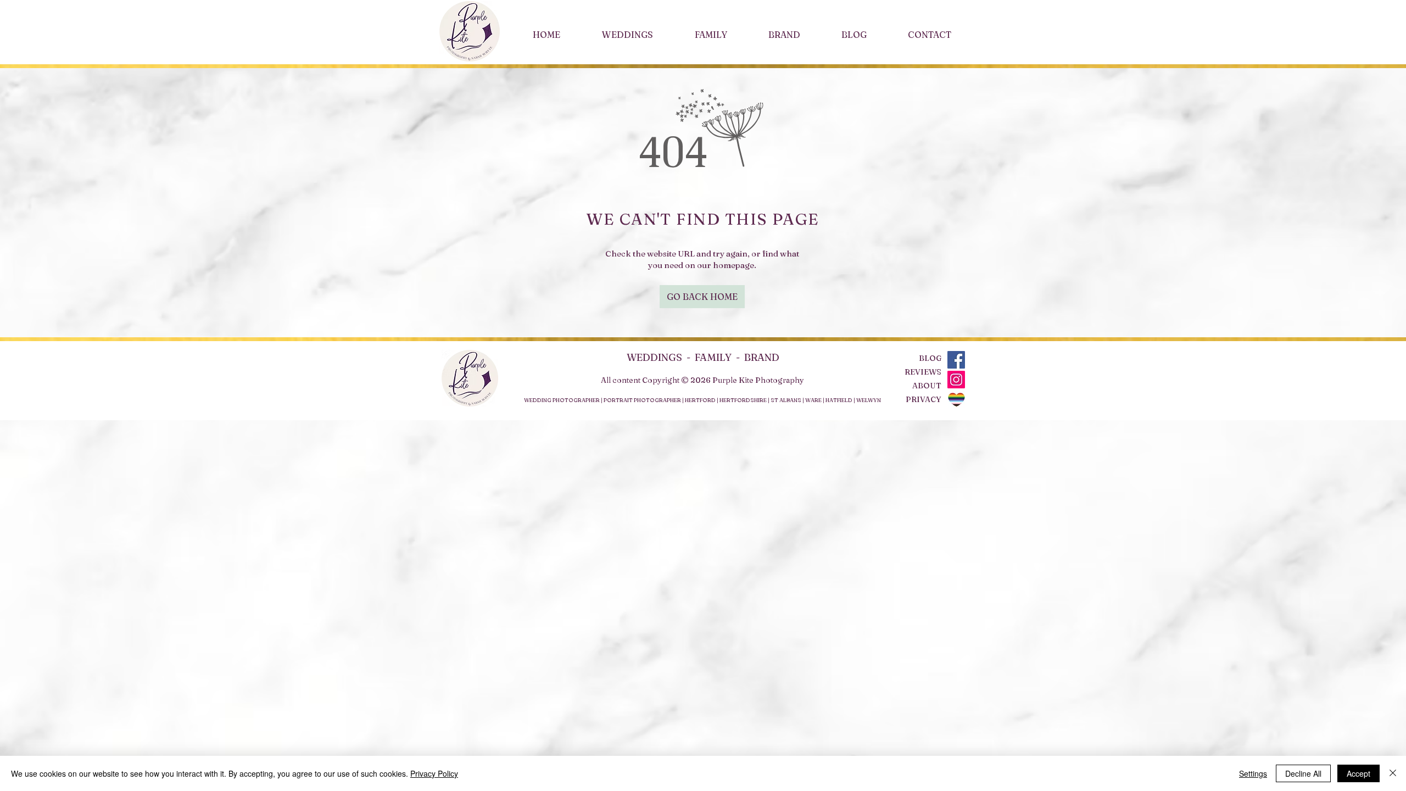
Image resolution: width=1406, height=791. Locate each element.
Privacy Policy (434, 773)
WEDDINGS (657, 357)
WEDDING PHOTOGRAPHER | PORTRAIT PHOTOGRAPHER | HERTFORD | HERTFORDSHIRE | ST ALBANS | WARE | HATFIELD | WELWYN (702, 400)
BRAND (761, 357)
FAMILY (713, 357)
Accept (1358, 773)
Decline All (1303, 773)
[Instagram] (956, 379)
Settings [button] (1253, 773)
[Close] (1392, 773)
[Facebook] (956, 360)
